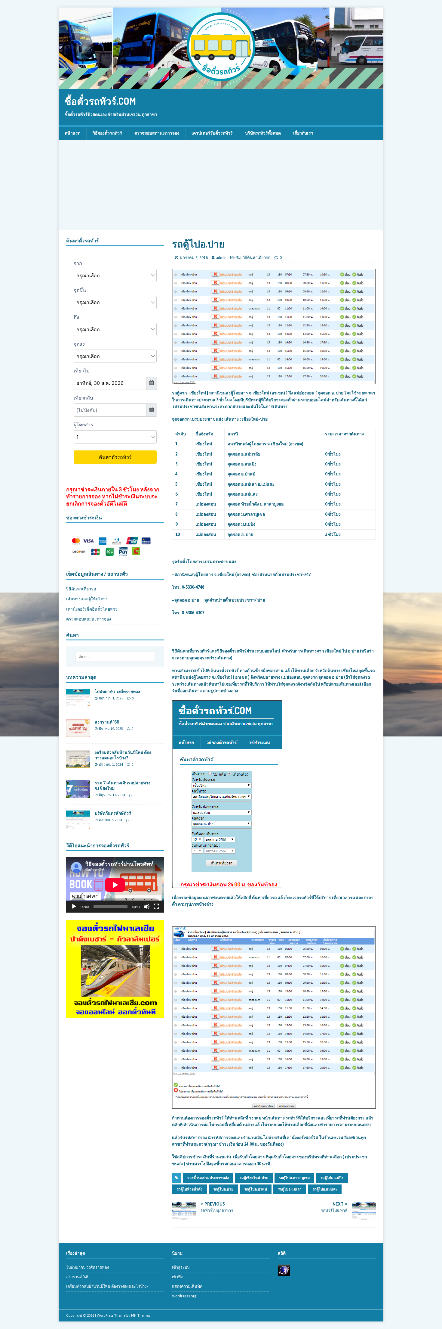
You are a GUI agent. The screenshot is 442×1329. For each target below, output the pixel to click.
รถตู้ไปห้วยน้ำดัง (189, 1189)
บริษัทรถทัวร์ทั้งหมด (263, 133)
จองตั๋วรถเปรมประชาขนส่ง (208, 1178)
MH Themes (140, 1315)
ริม (238, 257)
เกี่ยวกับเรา (303, 133)
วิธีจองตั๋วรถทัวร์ (107, 133)
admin (221, 257)
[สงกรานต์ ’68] (78, 734)
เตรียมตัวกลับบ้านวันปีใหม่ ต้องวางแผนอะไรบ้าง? (123, 755)
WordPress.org (184, 1296)
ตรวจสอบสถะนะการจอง (88, 619)
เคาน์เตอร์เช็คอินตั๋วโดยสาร (92, 609)
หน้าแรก (72, 133)
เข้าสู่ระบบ (180, 1267)
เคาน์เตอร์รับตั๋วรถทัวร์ (212, 133)
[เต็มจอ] (156, 907)
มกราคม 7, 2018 (194, 257)
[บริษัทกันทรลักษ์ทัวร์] (78, 825)
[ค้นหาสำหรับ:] (115, 657)
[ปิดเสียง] (147, 907)
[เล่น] (74, 907)
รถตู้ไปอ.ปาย (223, 1189)
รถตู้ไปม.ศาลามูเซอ (294, 1178)
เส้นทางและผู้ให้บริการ (87, 598)
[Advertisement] (221, 185)
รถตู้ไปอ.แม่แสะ (324, 1189)
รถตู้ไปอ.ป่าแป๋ (255, 1189)
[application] (115, 884)
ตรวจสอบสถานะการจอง (156, 133)
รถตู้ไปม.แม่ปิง (332, 1178)
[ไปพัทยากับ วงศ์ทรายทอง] (78, 703)
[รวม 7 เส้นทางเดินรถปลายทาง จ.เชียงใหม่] (78, 794)
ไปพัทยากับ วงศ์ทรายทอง (117, 691)
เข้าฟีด (177, 1277)
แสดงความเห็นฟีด (187, 1286)
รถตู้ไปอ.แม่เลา (290, 1189)
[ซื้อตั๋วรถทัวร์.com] (221, 85)
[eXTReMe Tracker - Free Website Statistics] (284, 1272)
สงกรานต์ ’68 (107, 721)
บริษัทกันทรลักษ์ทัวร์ (113, 813)
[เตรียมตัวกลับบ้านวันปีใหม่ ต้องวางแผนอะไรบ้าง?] (78, 764)
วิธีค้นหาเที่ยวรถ (256, 257)
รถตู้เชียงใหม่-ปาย (254, 1178)
